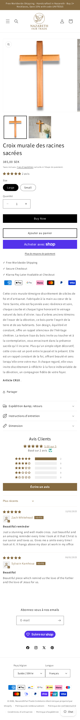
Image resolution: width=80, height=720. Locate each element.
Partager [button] (12, 391)
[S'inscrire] (59, 620)
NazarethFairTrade (25, 701)
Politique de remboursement (29, 705)
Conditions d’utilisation (20, 711)
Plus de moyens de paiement (40, 253)
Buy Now (40, 218)
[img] (12, 512)
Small (28, 187)
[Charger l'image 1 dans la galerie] (15, 127)
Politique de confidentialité (62, 705)
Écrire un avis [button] (40, 487)
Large (10, 187)
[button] (7, 21)
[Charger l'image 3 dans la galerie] (40, 127)
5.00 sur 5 (50, 446)
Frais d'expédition (25, 167)
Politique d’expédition (47, 711)
